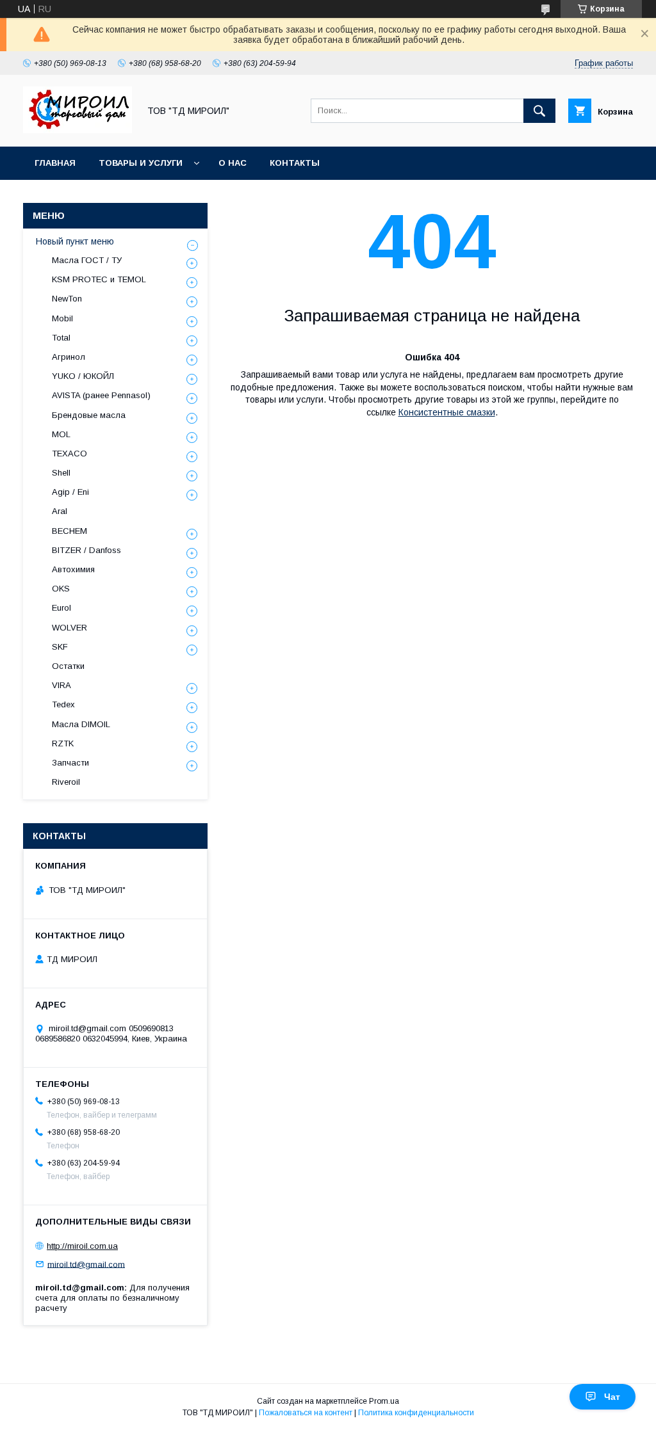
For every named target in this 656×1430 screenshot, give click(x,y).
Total (61, 337)
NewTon (67, 298)
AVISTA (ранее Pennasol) (101, 395)
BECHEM (69, 531)
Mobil (62, 318)
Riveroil (66, 782)
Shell (61, 473)
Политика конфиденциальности (416, 1412)
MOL (61, 434)
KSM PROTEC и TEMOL (99, 279)
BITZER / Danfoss (86, 550)
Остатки (68, 666)
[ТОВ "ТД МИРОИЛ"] (77, 130)
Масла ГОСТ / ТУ (87, 260)
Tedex (63, 704)
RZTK (63, 743)
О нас (232, 163)
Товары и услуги (141, 163)
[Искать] (539, 111)
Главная (55, 163)
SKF (60, 647)
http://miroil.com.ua (82, 1246)
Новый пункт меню (75, 241)
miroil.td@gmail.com (86, 1264)
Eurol (61, 608)
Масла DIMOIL (81, 724)
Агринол (68, 357)
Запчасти (70, 762)
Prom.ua (384, 1401)
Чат (612, 1397)
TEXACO (69, 453)
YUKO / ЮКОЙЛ (83, 376)
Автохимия (73, 569)
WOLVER (69, 627)
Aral (59, 511)
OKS (61, 588)
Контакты (295, 163)
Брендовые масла (89, 415)
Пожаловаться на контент (305, 1412)
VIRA (61, 685)
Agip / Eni (70, 492)
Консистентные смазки (446, 412)
